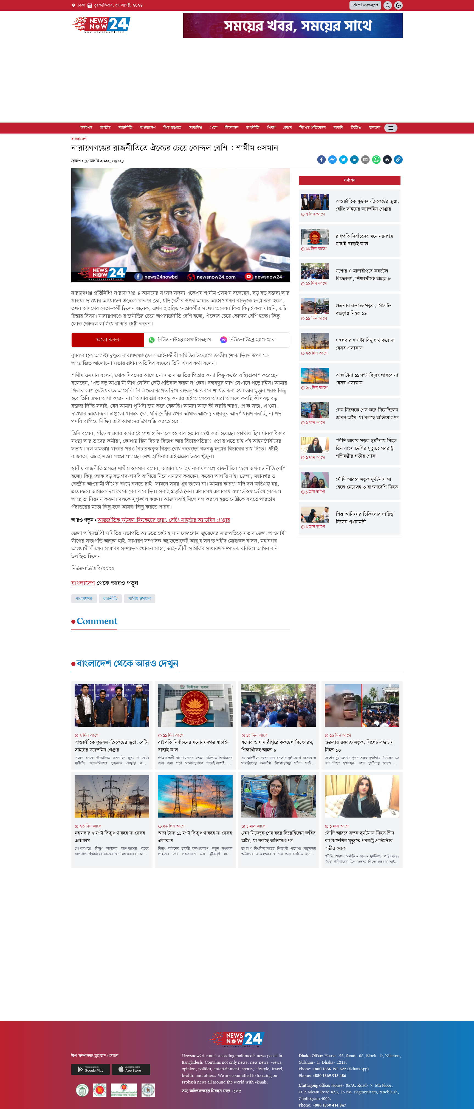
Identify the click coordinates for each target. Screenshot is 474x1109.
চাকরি (338, 128)
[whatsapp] (376, 159)
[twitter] (343, 159)
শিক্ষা (271, 128)
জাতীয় (105, 128)
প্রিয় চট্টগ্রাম (172, 128)
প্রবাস (287, 128)
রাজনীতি (125, 128)
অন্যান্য (374, 128)
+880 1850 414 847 (329, 1105)
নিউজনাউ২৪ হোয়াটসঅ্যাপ (184, 340)
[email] (365, 159)
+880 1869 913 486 (329, 1076)
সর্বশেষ (86, 128)
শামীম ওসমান (139, 599)
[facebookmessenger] (332, 159)
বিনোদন (232, 128)
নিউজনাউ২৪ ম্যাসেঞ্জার (252, 340)
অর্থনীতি (252, 128)
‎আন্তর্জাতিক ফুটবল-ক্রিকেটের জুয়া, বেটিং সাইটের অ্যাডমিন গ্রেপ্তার (164, 520)
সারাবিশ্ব (195, 128)
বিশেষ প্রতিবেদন (313, 128)
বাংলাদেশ (148, 128)
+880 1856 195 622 (329, 1069)
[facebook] (321, 159)
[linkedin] (354, 159)
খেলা (214, 128)
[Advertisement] (237, 81)
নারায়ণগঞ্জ (84, 599)
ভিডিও (356, 128)
